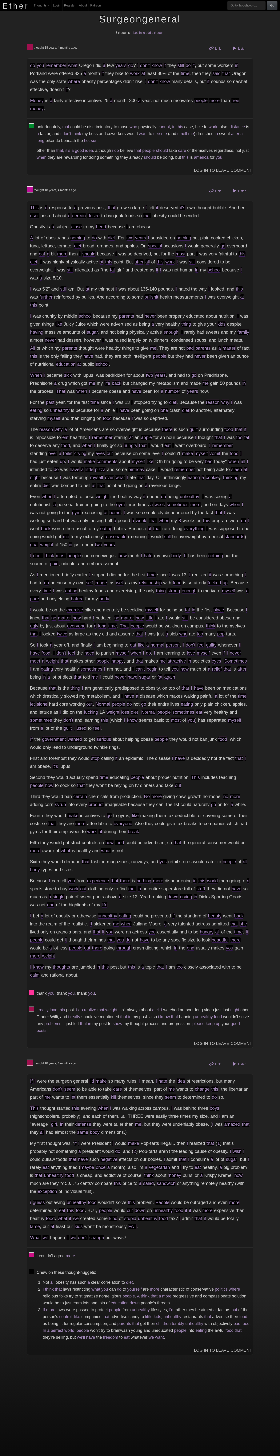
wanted (75, 739)
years (120, 65)
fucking (91, 712)
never (150, 316)
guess (39, 1202)
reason (213, 402)
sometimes (178, 504)
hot (87, 140)
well (120, 582)
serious (104, 739)
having (36, 332)
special (155, 245)
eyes (100, 453)
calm (35, 975)
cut (130, 1210)
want (143, 133)
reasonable (115, 536)
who (133, 126)
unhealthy (60, 410)
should (162, 150)
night (35, 477)
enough (170, 332)
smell (182, 133)
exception (47, 1191)
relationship (150, 582)
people (201, 100)
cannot (164, 126)
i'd (92, 1081)
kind (113, 1218)
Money (37, 100)
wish (237, 1151)
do (32, 65)
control (65, 1316)
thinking (230, 477)
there (167, 429)
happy (117, 661)
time (185, 73)
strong (173, 590)
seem (69, 1089)
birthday (136, 469)
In (44, 1330)
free (235, 100)
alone (42, 704)
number (172, 391)
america (201, 157)
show (117, 1023)
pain (54, 563)
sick (68, 375)
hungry (130, 445)
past (50, 402)
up (62, 461)
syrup (60, 804)
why (225, 402)
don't (145, 65)
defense (83, 1124)
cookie (212, 477)
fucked (214, 582)
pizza (100, 469)
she (243, 923)
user (34, 215)
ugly (34, 625)
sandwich (166, 1183)
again (169, 677)
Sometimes (235, 661)
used (81, 728)
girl (54, 1124)
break (133, 831)
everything (194, 528)
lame (35, 1226)
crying (80, 453)
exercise (74, 609)
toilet (68, 453)
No (147, 796)
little (89, 469)
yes (163, 861)
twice (62, 633)
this (180, 126)
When (36, 375)
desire (93, 215)
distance (237, 126)
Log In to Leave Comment (223, 170)
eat (42, 253)
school (214, 269)
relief (217, 669)
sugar (92, 332)
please (198, 1023)
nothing (77, 237)
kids (222, 324)
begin (152, 669)
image (101, 582)
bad (190, 348)
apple (146, 437)
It (185, 555)
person (173, 644)
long (40, 140)
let (32, 704)
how (122, 555)
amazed (232, 1124)
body (176, 555)
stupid (130, 1218)
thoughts (61, 967)
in (236, 65)
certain (79, 215)
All (32, 348)
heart (101, 226)
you (40, 65)
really (44, 1009)
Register (69, 5)
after (235, 133)
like (58, 324)
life (107, 383)
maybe (87, 1167)
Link (219, 48)
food (107, 418)
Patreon (95, 5)
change (202, 1089)
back (116, 383)
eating (36, 410)
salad (148, 1183)
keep (210, 1023)
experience (98, 880)
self (89, 582)
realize (90, 1009)
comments (107, 461)
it (193, 65)
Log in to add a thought (148, 32)
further (46, 297)
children (163, 1323)
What (35, 1237)
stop (95, 758)
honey (175, 1175)
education (65, 364)
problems (52, 1023)
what (73, 65)
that (226, 73)
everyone (76, 625)
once (101, 1167)
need (89, 653)
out (110, 453)
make (187, 453)
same (82, 1132)
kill (113, 1097)
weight (102, 496)
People (162, 1202)
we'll (81, 1337)
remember (56, 65)
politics (221, 1289)
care (182, 150)
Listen (241, 48)
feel (200, 644)
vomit (215, 453)
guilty (211, 644)
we (76, 1218)
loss (125, 712)
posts (41, 1030)
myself (53, 418)
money (37, 108)
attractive (176, 661)
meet (35, 661)
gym (120, 504)
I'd (171, 1309)
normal (157, 644)
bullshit (151, 297)
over (52, 453)
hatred (77, 598)
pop (221, 633)
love (191, 653)
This (34, 207)
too (239, 437)
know (156, 65)
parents (126, 316)
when (41, 157)
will (45, 1237)
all (147, 261)
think (76, 133)
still (181, 65)
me (164, 133)
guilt (194, 429)
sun (94, 140)
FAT (132, 1226)
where (74, 81)
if (165, 65)
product (96, 804)
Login (57, 5)
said (216, 73)
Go (272, 5)
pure (34, 598)
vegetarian (159, 1167)
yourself (134, 1289)
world (212, 880)
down (173, 896)
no (53, 617)
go (130, 65)
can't (140, 669)
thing (186, 324)
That (60, 391)
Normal (103, 704)
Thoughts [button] (40, 5)
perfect (57, 1330)
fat (112, 269)
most (181, 253)
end (190, 947)
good (79, 150)
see (156, 133)
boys (214, 1108)
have (88, 356)
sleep (236, 469)
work (135, 73)
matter (228, 348)
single (58, 896)
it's (67, 150)
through (123, 947)
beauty (215, 915)
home (115, 512)
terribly (178, 1323)
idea (89, 150)
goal (34, 544)
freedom (110, 1337)
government (54, 739)
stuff (200, 888)
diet (111, 237)
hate (148, 555)
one (164, 410)
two (129, 237)
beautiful (220, 939)
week (159, 504)
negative (108, 1159)
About (83, 5)
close (76, 226)
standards (234, 536)
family (243, 332)
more (214, 100)
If (31, 739)
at (143, 73)
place (218, 609)
